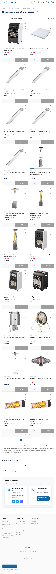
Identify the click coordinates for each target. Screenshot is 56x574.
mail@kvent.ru (29, 554)
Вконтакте (13, 501)
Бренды (18, 532)
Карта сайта (34, 530)
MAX (21, 501)
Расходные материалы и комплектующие (6, 523)
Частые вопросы (35, 525)
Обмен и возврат (20, 525)
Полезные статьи (35, 523)
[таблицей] (53, 18)
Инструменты (5, 526)
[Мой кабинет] (38, 2)
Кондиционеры (6, 533)
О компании (35, 518)
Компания (33, 521)
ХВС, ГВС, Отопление (7, 535)
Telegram (17, 501)
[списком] (51, 18)
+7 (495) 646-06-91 (42, 498)
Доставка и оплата (20, 521)
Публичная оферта (20, 530)
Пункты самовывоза (21, 523)
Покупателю (20, 518)
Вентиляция (5, 531)
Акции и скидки (6, 537)
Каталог (5, 518)
